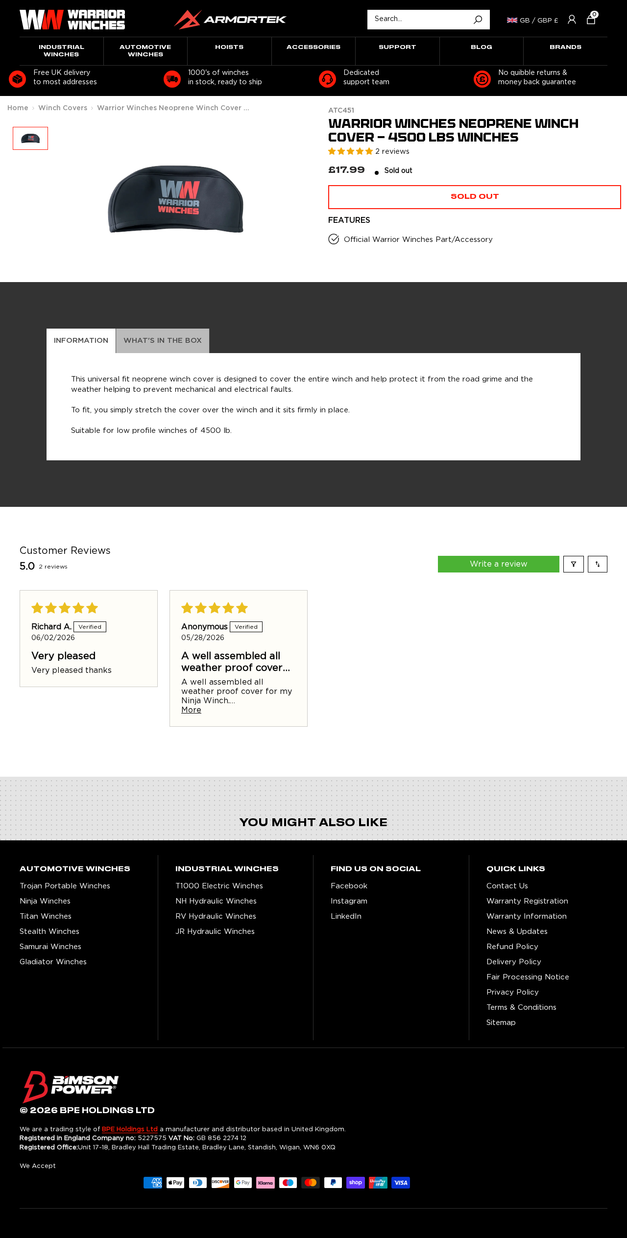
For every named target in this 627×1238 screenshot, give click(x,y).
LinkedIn (346, 916)
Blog (481, 47)
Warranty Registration (527, 901)
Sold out (475, 196)
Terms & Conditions (521, 1007)
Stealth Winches (49, 931)
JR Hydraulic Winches (215, 931)
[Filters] (573, 564)
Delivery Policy (513, 962)
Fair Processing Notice (527, 977)
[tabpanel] (313, 406)
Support (397, 47)
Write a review (499, 564)
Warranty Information (526, 916)
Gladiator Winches (53, 962)
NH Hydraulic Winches (216, 901)
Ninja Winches (45, 901)
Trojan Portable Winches (65, 886)
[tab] (81, 341)
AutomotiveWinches (145, 51)
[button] (587, 19)
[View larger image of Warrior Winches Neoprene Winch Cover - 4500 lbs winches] (30, 138)
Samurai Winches (50, 947)
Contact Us (507, 886)
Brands (565, 47)
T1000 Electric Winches (219, 886)
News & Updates (517, 931)
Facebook (349, 886)
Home (17, 108)
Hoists (229, 47)
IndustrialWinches (61, 51)
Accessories (313, 47)
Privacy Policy (512, 992)
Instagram (349, 901)
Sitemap (501, 1022)
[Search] (477, 19)
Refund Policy (512, 947)
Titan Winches (46, 916)
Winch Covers (62, 108)
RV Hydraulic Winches (215, 916)
